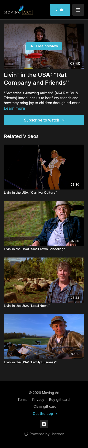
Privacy (38, 399)
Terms (22, 399)
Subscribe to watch (41, 120)
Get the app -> (45, 413)
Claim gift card (44, 406)
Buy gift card (59, 399)
